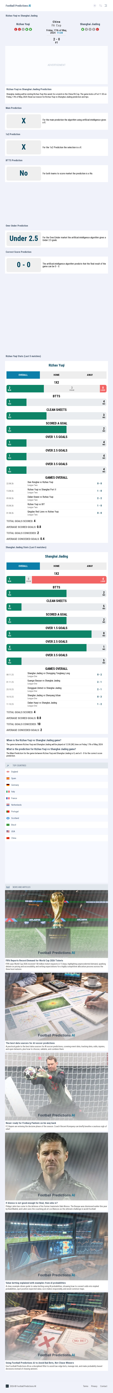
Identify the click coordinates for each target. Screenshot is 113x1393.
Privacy (94, 1386)
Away (90, 375)
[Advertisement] (56, 65)
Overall (23, 375)
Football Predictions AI (26, 1386)
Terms (85, 1386)
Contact (103, 1386)
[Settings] (101, 5)
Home (56, 375)
